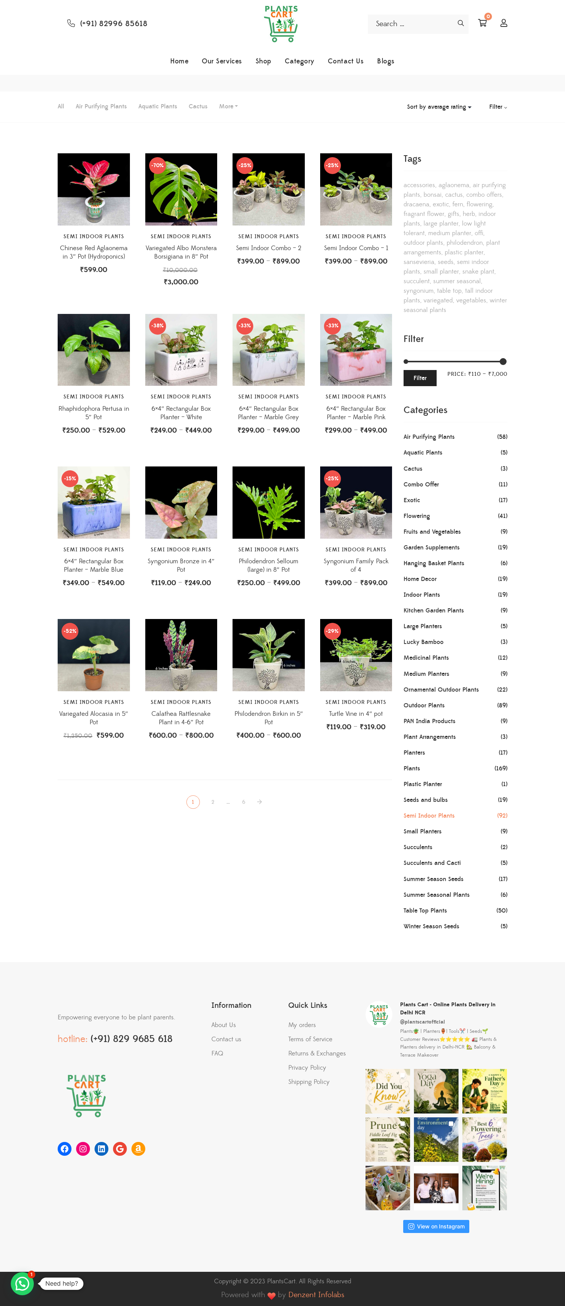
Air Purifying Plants (101, 106)
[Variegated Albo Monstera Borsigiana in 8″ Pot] (181, 189)
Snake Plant (478, 271)
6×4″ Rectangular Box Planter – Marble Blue (93, 565)
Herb (469, 214)
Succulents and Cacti (432, 863)
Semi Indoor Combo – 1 (356, 248)
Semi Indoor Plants (93, 236)
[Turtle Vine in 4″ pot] (356, 655)
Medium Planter (449, 233)
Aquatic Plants (157, 106)
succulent (417, 281)
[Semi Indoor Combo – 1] (356, 189)
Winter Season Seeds (431, 926)
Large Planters (423, 626)
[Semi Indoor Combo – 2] (269, 189)
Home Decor (420, 579)
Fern (457, 204)
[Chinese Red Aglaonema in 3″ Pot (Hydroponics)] (94, 189)
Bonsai (433, 195)
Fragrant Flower (424, 214)
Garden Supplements (432, 547)
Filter (420, 378)
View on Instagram (441, 1226)
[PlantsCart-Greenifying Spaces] (282, 24)
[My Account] (503, 23)
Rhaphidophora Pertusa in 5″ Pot (93, 413)
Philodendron (465, 243)
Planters (414, 753)
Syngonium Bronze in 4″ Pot (181, 565)
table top (449, 291)
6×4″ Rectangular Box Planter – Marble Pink (356, 413)
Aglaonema (454, 185)
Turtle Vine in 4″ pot (356, 714)
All (61, 106)
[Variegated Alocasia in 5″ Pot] (94, 655)
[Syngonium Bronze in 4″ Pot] (181, 502)
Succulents (418, 847)
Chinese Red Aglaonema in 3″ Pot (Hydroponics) (94, 252)
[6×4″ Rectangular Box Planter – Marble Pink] (356, 350)
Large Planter (441, 223)
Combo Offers (484, 195)
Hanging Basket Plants (434, 563)
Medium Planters (426, 674)
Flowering (479, 204)
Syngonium (419, 291)
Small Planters (423, 831)
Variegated (438, 300)
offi (479, 233)
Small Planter (441, 271)
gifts (453, 214)
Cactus (198, 106)
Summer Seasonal (457, 281)
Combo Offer (421, 484)
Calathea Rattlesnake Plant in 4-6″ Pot (181, 718)
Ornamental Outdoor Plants (441, 690)
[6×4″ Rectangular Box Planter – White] (181, 350)
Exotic (441, 204)
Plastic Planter (423, 784)
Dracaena (416, 204)
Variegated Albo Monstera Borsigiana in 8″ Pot (181, 252)
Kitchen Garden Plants (434, 610)
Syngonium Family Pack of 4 (356, 565)
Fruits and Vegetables (432, 532)
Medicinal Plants (426, 658)
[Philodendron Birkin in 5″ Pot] (269, 655)
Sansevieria (419, 262)
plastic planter (464, 252)
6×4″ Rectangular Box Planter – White (181, 413)
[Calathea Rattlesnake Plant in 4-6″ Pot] (181, 655)
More (226, 106)
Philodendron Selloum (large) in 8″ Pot (268, 565)
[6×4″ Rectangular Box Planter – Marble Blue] (94, 502)
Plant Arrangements (430, 737)
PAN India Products (429, 721)
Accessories (419, 185)
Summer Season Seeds (434, 879)
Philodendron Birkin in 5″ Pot (268, 718)
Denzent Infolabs (316, 1295)
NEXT (260, 802)
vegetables (471, 300)
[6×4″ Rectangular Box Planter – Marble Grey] (269, 350)
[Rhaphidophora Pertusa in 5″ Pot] (94, 350)
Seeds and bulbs (426, 800)
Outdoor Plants (423, 243)
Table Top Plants (425, 910)
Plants (412, 768)
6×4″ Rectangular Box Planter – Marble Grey (268, 413)
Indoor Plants (422, 595)
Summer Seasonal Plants (437, 895)
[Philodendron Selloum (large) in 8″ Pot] (269, 502)
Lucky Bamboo (424, 642)
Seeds (446, 262)
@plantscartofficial (422, 1022)
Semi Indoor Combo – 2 (268, 248)
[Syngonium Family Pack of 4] (356, 502)
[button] (22, 1283)
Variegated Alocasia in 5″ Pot (93, 718)
